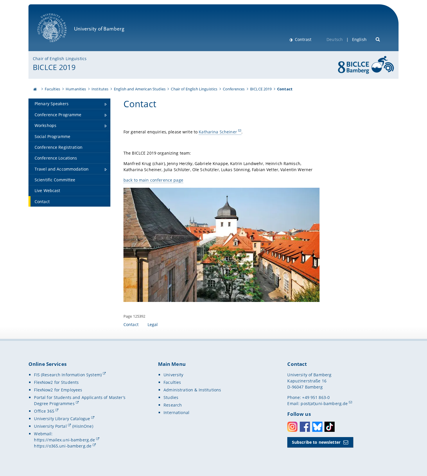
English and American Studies (140, 89)
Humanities (76, 89)
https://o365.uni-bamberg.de (63, 446)
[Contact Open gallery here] (221, 245)
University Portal (50, 426)
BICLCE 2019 (54, 67)
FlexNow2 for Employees (58, 390)
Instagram (292, 427)
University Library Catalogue (62, 418)
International (176, 412)
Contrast (302, 39)
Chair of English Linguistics (60, 58)
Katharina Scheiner (218, 132)
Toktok (329, 427)
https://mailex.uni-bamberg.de (64, 440)
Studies (171, 397)
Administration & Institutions (192, 390)
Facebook (305, 427)
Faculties (52, 89)
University (173, 374)
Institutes (100, 89)
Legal (153, 324)
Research (173, 405)
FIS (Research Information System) (68, 374)
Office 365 (44, 411)
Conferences (234, 89)
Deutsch (334, 39)
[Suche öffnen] (378, 38)
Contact (131, 324)
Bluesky (317, 427)
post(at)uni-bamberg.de (324, 403)
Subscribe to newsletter (316, 442)
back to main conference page (153, 180)
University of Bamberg (59, 45)
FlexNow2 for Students (56, 382)
